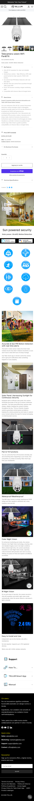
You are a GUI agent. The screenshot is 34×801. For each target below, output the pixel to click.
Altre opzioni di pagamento (17, 175)
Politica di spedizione (8, 786)
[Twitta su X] (7, 187)
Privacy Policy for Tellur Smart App (12, 788)
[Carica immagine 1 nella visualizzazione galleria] (17, 28)
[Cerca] (6, 6)
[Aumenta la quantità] (9, 158)
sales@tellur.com (12, 736)
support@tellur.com (15, 743)
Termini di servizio (7, 781)
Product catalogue (7, 790)
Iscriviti (17, 771)
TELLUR (9, 795)
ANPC (28, 788)
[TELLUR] (17, 6)
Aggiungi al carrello (17, 165)
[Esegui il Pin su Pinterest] (11, 187)
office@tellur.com (14, 747)
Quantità (4, 154)
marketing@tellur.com (17, 740)
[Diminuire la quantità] (3, 158)
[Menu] (2, 6)
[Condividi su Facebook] (9, 187)
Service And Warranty (8, 784)
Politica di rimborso (24, 784)
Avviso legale (21, 786)
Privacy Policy (20, 781)
